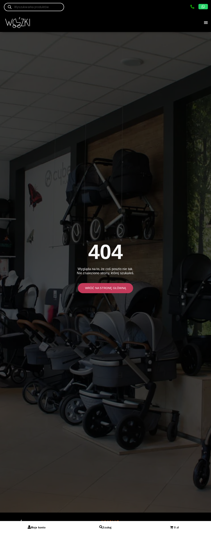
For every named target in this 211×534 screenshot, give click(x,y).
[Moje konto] (29, 527)
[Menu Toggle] (206, 22)
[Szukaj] (101, 527)
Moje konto (38, 527)
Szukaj (107, 527)
